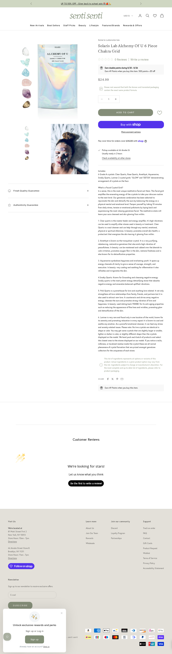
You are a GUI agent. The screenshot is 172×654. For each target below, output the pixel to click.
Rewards (89, 538)
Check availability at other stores (116, 158)
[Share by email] (122, 379)
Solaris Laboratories (109, 40)
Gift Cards (147, 543)
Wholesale (90, 543)
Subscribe (20, 605)
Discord (114, 528)
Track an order (149, 528)
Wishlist (146, 553)
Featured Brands (111, 25)
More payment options (131, 132)
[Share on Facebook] (107, 379)
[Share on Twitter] (112, 379)
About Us (90, 528)
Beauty (82, 25)
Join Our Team (92, 533)
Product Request (150, 548)
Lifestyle (94, 25)
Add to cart (125, 112)
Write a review (139, 59)
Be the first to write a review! (86, 483)
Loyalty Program (118, 533)
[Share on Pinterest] (117, 379)
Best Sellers (53, 25)
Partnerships (116, 538)
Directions (12, 541)
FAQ (145, 533)
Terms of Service (150, 558)
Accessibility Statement (153, 568)
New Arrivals (37, 25)
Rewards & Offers (132, 25)
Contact (146, 538)
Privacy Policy (149, 563)
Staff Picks (69, 25)
